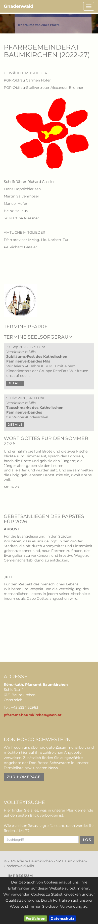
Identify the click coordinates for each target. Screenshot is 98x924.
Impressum (20, 876)
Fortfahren (35, 918)
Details (15, 383)
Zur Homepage (24, 777)
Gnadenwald (18, 6)
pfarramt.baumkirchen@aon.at (33, 715)
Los (87, 839)
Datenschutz (62, 918)
